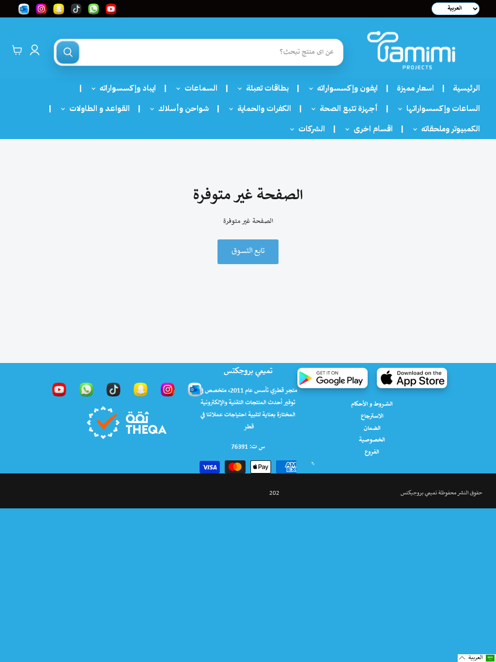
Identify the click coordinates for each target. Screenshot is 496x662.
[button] (477, 658)
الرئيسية (466, 88)
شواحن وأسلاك (181, 108)
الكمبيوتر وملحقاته (448, 129)
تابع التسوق (248, 251)
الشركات (309, 129)
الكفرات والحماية (261, 108)
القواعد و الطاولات (96, 108)
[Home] (411, 50)
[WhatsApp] (86, 389)
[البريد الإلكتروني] (195, 389)
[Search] (67, 52)
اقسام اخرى (370, 129)
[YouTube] (59, 389)
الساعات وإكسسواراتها (440, 108)
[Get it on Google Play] (332, 378)
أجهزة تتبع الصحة (346, 108)
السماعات (198, 88)
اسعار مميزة (415, 88)
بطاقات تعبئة (264, 88)
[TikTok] (113, 389)
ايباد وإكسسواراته (125, 88)
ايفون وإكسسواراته (344, 88)
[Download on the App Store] (412, 378)
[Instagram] (167, 389)
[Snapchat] (140, 389)
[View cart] (17, 50)
